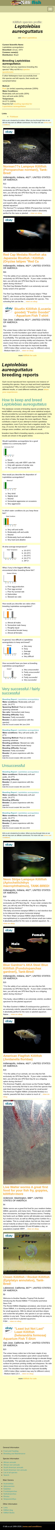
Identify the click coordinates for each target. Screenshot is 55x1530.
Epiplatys (7, 1489)
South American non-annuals (15, 1470)
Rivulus (6, 1496)
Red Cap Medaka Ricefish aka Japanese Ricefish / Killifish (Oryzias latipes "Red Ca (24, 258)
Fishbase (14, 117)
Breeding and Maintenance (14, 1454)
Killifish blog (8, 1510)
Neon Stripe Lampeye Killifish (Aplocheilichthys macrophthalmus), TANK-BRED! (26, 883)
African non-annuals (11, 1465)
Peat (4, 88)
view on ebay (36, 213)
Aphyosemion (8, 1486)
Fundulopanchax (10, 1491)
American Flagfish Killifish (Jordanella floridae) (22, 1057)
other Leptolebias (29, 38)
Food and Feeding (10, 1451)
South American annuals (13, 1467)
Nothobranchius (9, 1494)
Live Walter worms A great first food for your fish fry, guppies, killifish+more (25, 1190)
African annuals (9, 1462)
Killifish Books (8, 1513)
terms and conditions (32, 1526)
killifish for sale (30, 355)
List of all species (10, 1472)
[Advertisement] (27, 1410)
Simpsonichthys (9, 1499)
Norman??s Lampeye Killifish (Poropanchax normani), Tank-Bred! (25, 170)
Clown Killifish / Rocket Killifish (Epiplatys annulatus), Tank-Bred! (26, 1280)
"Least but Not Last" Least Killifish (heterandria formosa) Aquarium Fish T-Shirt (24, 1333)
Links (5, 1507)
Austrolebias (8, 1484)
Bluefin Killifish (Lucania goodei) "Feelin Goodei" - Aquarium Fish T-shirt (32, 312)
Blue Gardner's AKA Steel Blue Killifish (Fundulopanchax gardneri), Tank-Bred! (25, 968)
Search (6, 1475)
